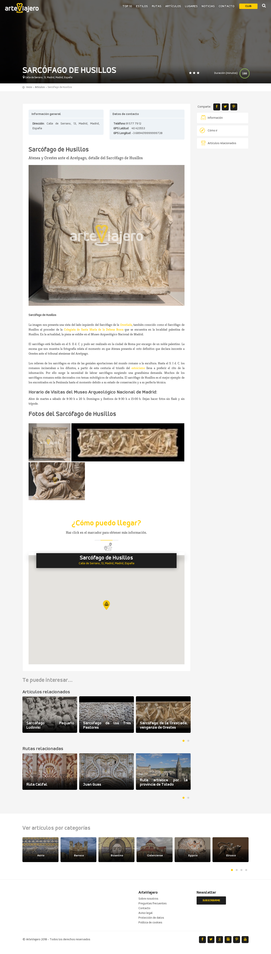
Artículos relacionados (222, 143)
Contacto (226, 6)
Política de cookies (150, 922)
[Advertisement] (223, 212)
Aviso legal (145, 913)
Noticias (208, 6)
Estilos (142, 6)
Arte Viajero (22, 8)
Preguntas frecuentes (152, 903)
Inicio (29, 87)
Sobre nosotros (148, 898)
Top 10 (127, 6)
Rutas (156, 6)
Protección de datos (151, 917)
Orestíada (126, 325)
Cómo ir (212, 130)
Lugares (191, 6)
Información (215, 118)
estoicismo (138, 368)
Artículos (173, 6)
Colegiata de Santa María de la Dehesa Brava (93, 329)
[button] (106, 605)
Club (248, 6)
